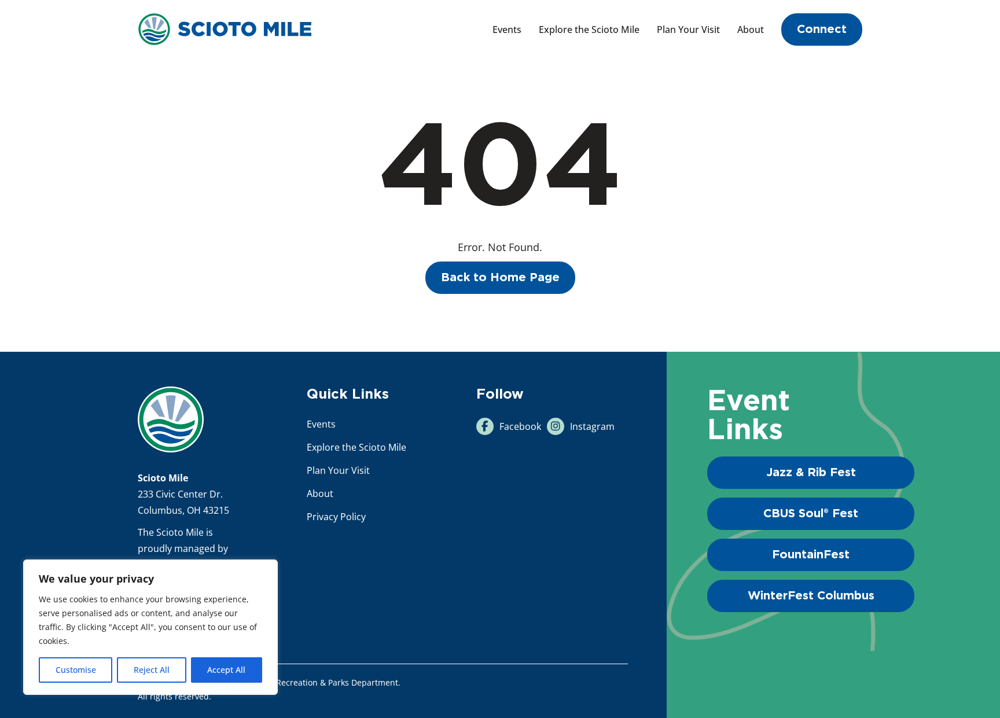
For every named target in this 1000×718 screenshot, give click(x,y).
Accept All (226, 669)
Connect (822, 29)
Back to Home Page (500, 277)
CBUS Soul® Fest (810, 514)
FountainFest (811, 555)
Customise (76, 669)
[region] (150, 627)
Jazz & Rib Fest (811, 472)
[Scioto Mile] (224, 28)
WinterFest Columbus (811, 596)
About (750, 29)
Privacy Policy (336, 516)
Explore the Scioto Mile (589, 29)
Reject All (152, 669)
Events (506, 29)
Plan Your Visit (688, 29)
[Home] (171, 419)
